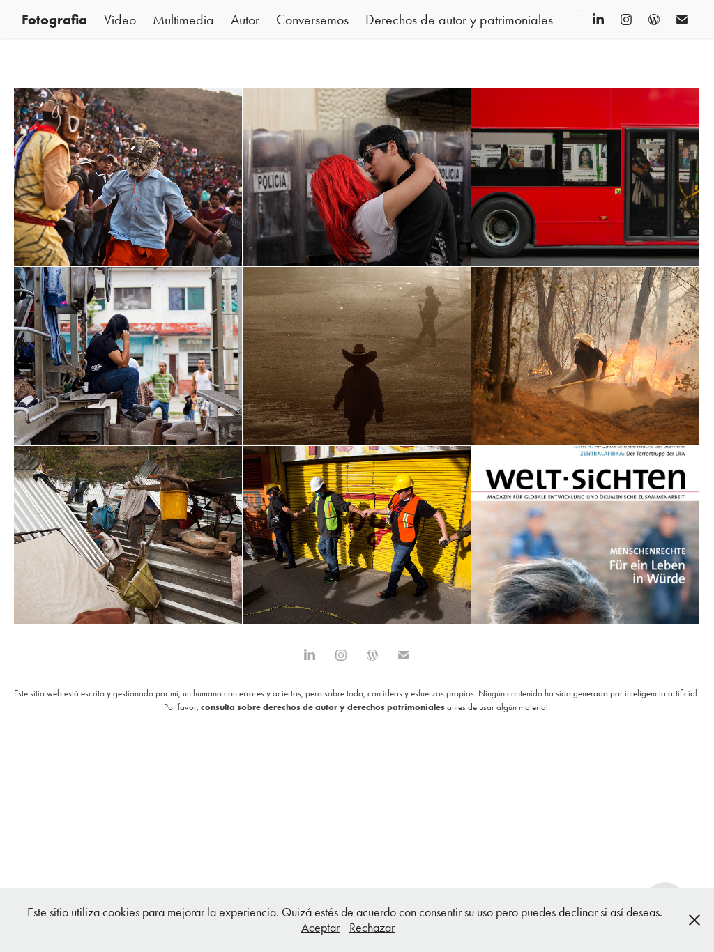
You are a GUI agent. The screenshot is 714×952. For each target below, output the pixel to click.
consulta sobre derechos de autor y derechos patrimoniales (323, 707)
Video (120, 19)
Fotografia (54, 19)
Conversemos (312, 19)
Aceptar (320, 927)
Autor (245, 19)
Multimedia (183, 19)
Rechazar (372, 927)
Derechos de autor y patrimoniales (459, 19)
